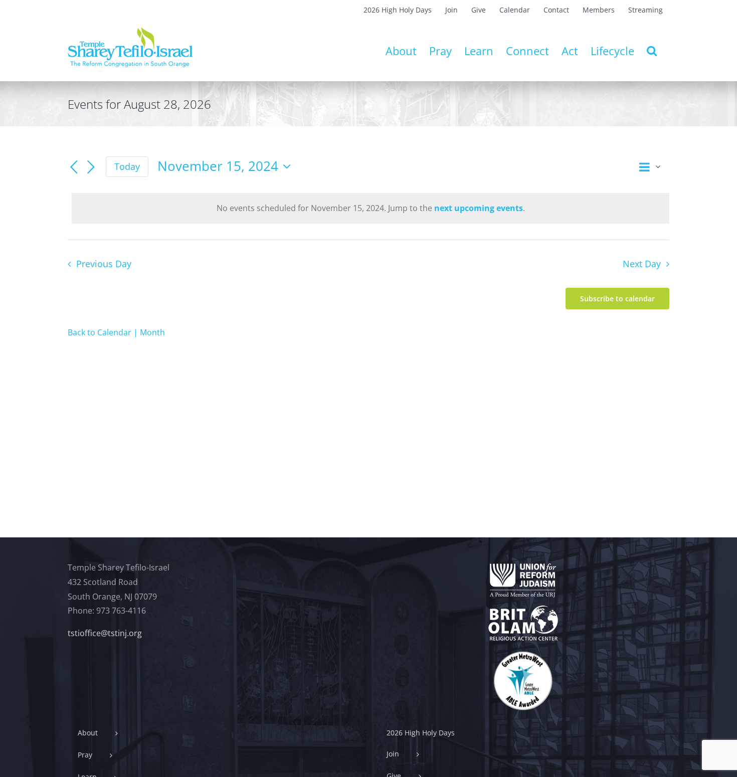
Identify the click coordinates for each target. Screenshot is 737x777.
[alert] (370, 208)
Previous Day (103, 264)
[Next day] (91, 167)
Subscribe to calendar (617, 298)
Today (127, 166)
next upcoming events (478, 208)
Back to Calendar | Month (116, 332)
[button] (652, 51)
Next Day (642, 264)
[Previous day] (74, 167)
